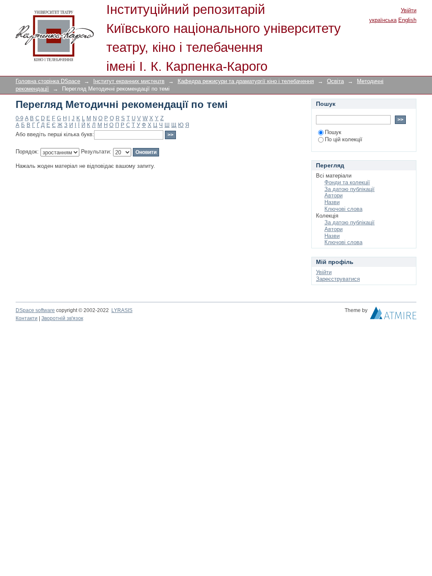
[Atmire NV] (393, 315)
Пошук (333, 132)
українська (383, 20)
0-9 (19, 118)
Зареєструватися (338, 279)
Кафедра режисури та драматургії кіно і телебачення (246, 81)
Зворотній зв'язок (62, 318)
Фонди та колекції (347, 182)
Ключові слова (343, 209)
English (407, 20)
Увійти (408, 10)
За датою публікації (349, 189)
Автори (333, 195)
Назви (332, 202)
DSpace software (35, 310)
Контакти (27, 318)
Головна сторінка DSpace (48, 81)
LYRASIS (121, 310)
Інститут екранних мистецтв (129, 81)
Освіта (335, 81)
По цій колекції (343, 139)
